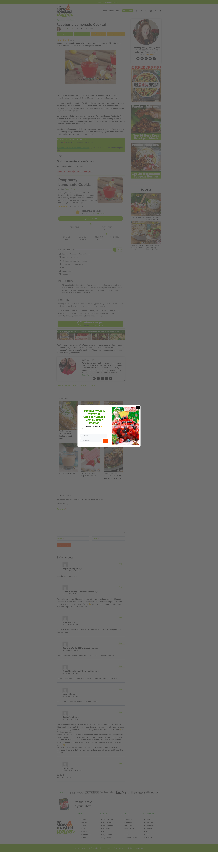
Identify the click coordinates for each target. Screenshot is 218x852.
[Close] (138, 407)
